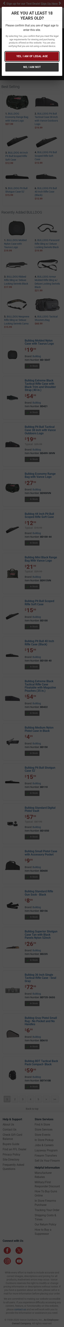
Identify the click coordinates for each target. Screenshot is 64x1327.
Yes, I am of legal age (32, 56)
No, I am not (32, 67)
